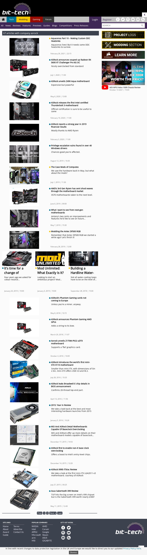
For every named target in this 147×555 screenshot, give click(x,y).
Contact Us (18, 532)
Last (60, 513)
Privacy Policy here (132, 548)
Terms (16, 526)
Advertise (17, 529)
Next (52, 513)
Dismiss (73, 552)
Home (5, 526)
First (40, 513)
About (5, 529)
